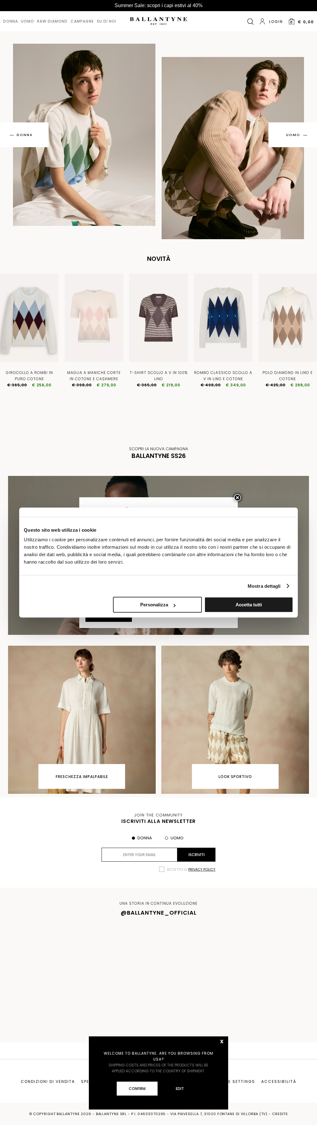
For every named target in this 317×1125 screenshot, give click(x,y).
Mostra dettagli (264, 586)
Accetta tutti (249, 604)
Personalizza (154, 604)
